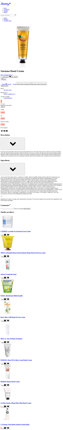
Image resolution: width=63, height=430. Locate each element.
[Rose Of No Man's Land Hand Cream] (8, 357)
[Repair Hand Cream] (8, 378)
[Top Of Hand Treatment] (8, 335)
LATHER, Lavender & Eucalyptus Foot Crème (16, 231)
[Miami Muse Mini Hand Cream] (8, 400)
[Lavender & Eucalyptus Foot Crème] (8, 228)
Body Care (3, 75)
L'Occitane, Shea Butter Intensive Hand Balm (15, 424)
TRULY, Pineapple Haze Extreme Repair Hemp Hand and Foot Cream (23, 253)
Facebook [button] (9, 84)
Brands (5, 12)
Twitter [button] (14, 84)
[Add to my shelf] (5, 235)
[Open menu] (1, 1)
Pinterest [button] (4, 84)
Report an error (4, 85)
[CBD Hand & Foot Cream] (8, 314)
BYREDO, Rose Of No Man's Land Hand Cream (16, 360)
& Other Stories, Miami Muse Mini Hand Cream (16, 403)
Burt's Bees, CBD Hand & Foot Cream (13, 317)
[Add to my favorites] (8, 235)
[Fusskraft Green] (8, 271)
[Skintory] (6, 5)
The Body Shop (7, 20)
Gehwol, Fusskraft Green (8, 274)
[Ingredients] (13, 169)
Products (6, 11)
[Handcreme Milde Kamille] (8, 292)
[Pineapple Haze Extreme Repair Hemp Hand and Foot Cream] (8, 249)
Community (6, 9)
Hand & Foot (9, 75)
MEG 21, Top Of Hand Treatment (11, 338)
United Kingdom (8, 98)
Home (5, 8)
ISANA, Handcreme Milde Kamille (12, 296)
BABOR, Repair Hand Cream (10, 381)
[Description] (13, 144)
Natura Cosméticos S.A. (9, 94)
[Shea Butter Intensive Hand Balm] (8, 421)
